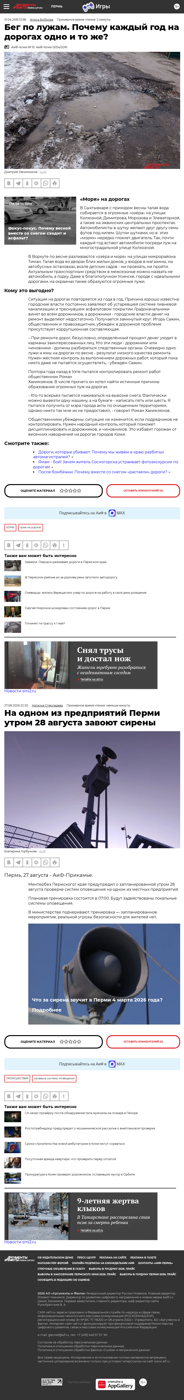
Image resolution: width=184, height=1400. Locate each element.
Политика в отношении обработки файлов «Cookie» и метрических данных (94, 1350)
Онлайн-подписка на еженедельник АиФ (103, 1263)
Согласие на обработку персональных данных (72, 1342)
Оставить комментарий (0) (143, 490)
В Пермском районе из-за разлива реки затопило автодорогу (71, 577)
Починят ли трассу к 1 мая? (45, 623)
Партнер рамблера (79, 1382)
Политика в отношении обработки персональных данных (81, 1346)
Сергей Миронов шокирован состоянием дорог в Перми (67, 608)
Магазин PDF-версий (53, 1263)
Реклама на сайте (112, 1257)
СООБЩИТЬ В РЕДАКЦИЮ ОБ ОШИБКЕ (64, 1279)
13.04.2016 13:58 (15, 19)
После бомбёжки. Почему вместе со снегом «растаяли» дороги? (102, 472)
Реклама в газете (143, 1257)
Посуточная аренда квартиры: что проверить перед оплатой (70, 1159)
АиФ (43, 172)
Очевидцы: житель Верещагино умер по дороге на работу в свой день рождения (85, 592)
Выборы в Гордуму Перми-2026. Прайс (148, 1274)
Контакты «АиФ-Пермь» (155, 1263)
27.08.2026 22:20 (16, 705)
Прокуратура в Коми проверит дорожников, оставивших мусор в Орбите (80, 1174)
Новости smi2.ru (20, 691)
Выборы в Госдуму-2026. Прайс (112, 1268)
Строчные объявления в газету (61, 1268)
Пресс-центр (86, 1257)
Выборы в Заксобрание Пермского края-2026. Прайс (77, 1274)
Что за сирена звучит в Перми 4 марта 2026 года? (97, 1000)
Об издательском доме (55, 1257)
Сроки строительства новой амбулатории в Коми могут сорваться (75, 1143)
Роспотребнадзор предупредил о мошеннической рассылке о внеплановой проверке (90, 1128)
